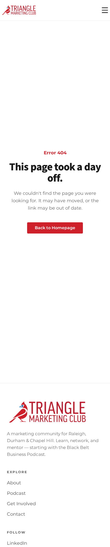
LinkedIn (17, 543)
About (14, 483)
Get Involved (21, 504)
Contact (16, 514)
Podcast (16, 493)
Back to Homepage (55, 227)
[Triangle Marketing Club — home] (19, 10)
